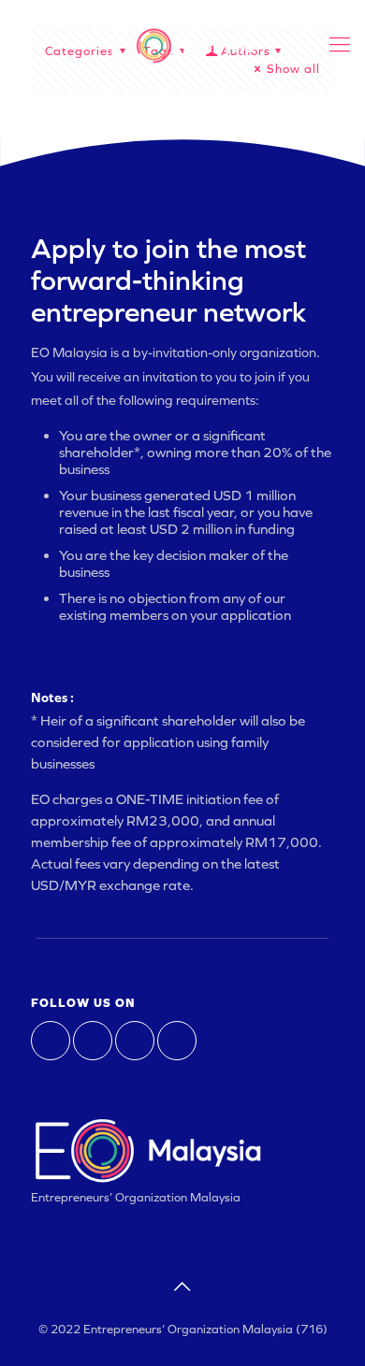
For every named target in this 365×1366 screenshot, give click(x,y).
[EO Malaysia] (182, 44)
